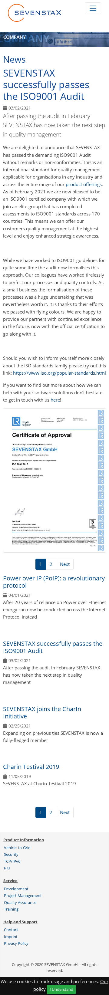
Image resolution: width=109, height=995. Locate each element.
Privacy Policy (16, 943)
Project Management (23, 895)
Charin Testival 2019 (31, 767)
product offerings (84, 184)
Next (65, 564)
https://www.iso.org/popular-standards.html (59, 373)
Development (16, 889)
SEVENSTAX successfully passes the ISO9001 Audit (52, 647)
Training (11, 909)
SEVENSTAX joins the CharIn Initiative (42, 712)
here (55, 400)
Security (11, 854)
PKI (7, 868)
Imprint (11, 936)
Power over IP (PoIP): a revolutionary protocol (54, 581)
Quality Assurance (20, 902)
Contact (11, 929)
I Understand (61, 989)
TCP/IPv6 (12, 861)
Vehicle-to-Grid (17, 847)
